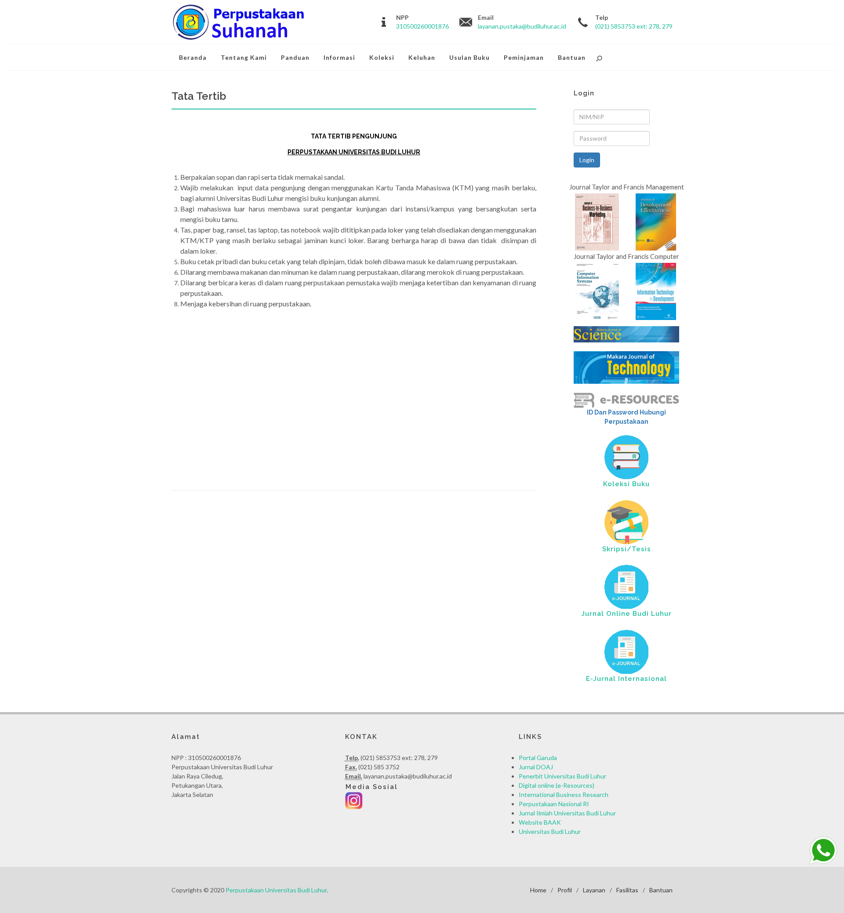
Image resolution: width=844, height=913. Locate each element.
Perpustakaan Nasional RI (554, 804)
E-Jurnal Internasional (626, 679)
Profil (564, 890)
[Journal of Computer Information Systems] (597, 290)
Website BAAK (540, 822)
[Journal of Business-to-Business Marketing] (597, 221)
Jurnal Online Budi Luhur (626, 614)
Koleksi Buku (626, 484)
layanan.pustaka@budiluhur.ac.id (522, 26)
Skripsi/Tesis (626, 549)
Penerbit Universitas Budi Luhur (562, 776)
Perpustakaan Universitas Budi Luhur (276, 890)
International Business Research (563, 794)
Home (538, 890)
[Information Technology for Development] (656, 290)
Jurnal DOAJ (536, 767)
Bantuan (661, 890)
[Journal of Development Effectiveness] (656, 221)
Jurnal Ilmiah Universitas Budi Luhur (567, 813)
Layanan (594, 890)
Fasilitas (627, 890)
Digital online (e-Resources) (556, 785)
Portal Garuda (538, 757)
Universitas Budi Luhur (550, 831)
